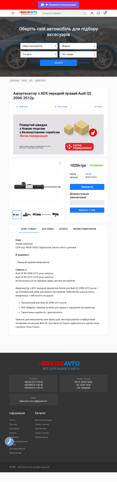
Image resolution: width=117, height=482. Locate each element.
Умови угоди (15, 453)
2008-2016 (40, 80)
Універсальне (41, 437)
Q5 (31, 80)
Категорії (14, 80)
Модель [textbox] (66, 46)
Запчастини (62, 107)
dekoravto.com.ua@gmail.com (33, 401)
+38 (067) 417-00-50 (33, 382)
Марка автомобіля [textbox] (32, 46)
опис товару (29, 229)
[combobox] (39, 46)
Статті (12, 420)
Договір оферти (17, 448)
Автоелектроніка (43, 420)
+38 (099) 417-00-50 (33, 385)
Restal (99, 107)
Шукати (58, 62)
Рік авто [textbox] (27, 54)
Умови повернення (84, 229)
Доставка (48, 229)
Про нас (13, 424)
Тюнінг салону (42, 424)
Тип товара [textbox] (67, 54)
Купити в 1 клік (87, 210)
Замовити (87, 186)
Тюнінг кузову (42, 433)
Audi (24, 80)
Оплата (63, 229)
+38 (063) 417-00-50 (33, 388)
